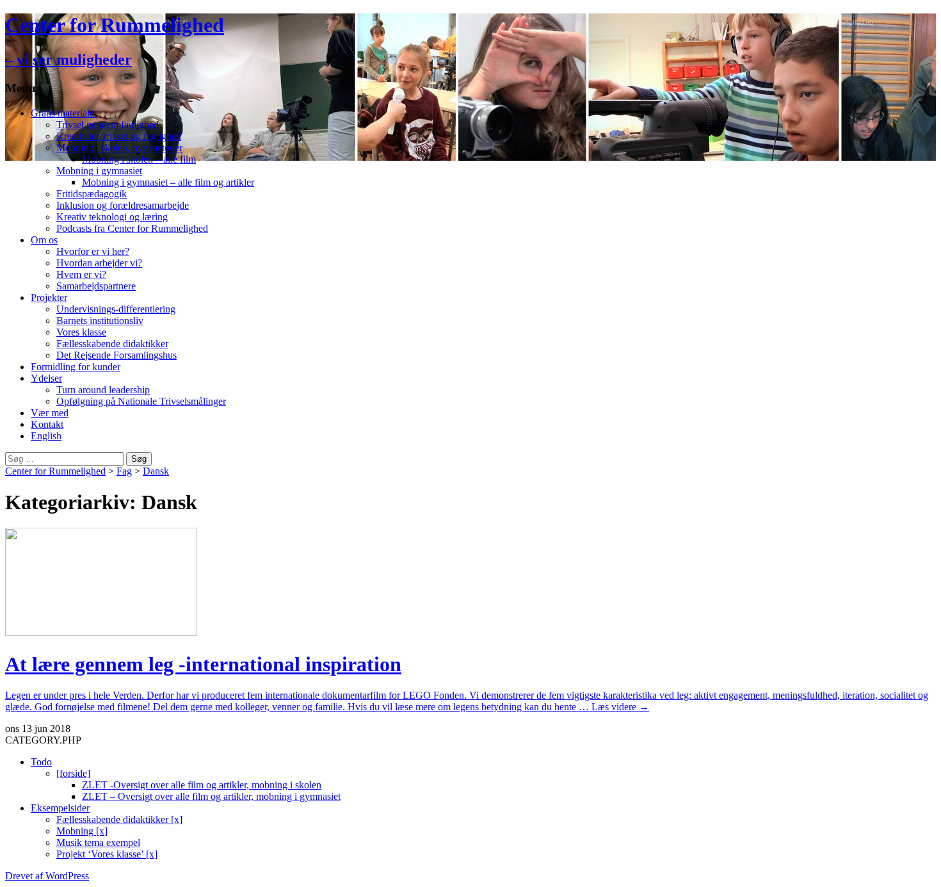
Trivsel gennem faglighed (107, 124)
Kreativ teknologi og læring (112, 216)
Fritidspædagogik (91, 193)
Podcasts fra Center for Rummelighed (132, 228)
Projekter (49, 297)
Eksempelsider (60, 807)
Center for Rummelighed (55, 471)
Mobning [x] (82, 831)
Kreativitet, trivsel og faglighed (118, 136)
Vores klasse (81, 332)
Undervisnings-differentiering (115, 309)
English (46, 435)
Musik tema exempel (98, 842)
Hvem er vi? (81, 274)
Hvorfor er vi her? (92, 251)
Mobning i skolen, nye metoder (119, 147)
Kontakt (47, 424)
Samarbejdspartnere (96, 286)
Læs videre (620, 706)
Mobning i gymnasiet (99, 170)
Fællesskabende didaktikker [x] (119, 819)
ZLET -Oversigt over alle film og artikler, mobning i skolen (201, 784)
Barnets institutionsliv (99, 320)
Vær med (49, 412)
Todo (41, 761)
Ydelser (46, 378)
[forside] (73, 773)
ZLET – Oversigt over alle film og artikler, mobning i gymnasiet (211, 796)
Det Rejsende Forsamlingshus (116, 355)
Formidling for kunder (75, 366)
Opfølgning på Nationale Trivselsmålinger (141, 401)
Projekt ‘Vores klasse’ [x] (106, 854)
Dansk (156, 471)
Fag (124, 471)
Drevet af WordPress (47, 875)
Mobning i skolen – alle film (139, 159)
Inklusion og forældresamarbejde (122, 205)
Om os (44, 239)
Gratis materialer (64, 113)
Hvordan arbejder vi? (99, 262)
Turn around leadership (103, 389)
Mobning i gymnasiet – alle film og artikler (168, 182)
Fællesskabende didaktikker (112, 343)
